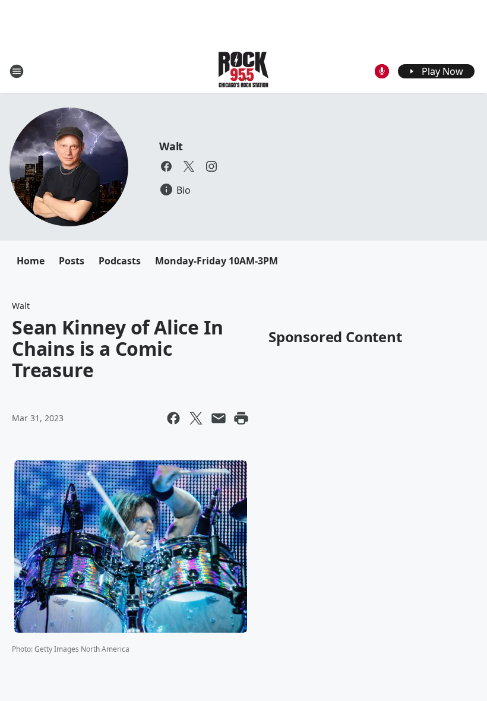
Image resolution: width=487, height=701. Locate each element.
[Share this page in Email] (218, 418)
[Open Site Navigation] (17, 71)
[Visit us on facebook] (166, 166)
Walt (171, 146)
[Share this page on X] (196, 418)
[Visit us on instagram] (211, 166)
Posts (71, 260)
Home (31, 260)
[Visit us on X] (189, 166)
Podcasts (120, 260)
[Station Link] (243, 71)
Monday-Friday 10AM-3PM (216, 260)
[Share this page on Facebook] (173, 418)
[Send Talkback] (382, 71)
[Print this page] (241, 418)
